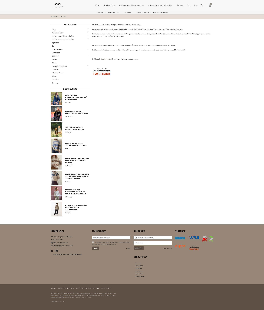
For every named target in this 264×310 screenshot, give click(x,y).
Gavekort (55, 80)
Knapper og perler (59, 66)
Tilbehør (55, 56)
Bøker (54, 59)
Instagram (140, 271)
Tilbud (54, 63)
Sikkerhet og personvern (87, 288)
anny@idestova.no (62, 243)
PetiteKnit (56, 53)
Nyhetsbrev (106, 288)
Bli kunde (139, 266)
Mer (195, 5)
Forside (138, 263)
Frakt (53, 288)
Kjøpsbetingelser (66, 288)
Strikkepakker (57, 33)
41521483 (60, 240)
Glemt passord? (168, 248)
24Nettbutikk (61, 301)
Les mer (128, 248)
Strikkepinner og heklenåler (63, 39)
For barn (55, 70)
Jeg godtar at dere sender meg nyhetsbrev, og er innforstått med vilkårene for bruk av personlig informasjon (111, 243)
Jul (53, 46)
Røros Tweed (57, 49)
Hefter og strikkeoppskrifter (63, 36)
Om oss (55, 83)
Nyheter (55, 43)
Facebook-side (106, 59)
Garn (54, 29)
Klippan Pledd (57, 73)
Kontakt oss (140, 277)
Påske (54, 76)
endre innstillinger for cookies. (83, 297)
